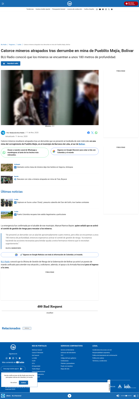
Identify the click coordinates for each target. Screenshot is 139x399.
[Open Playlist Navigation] (137, 396)
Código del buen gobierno (68, 358)
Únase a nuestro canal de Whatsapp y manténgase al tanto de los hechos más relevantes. (23, 152)
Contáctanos (65, 361)
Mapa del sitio (65, 369)
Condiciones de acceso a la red (102, 350)
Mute (118, 395)
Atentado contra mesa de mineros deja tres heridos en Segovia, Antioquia (45, 167)
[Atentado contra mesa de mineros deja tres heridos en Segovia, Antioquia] (7, 167)
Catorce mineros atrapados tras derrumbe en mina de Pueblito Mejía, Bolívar (47, 44)
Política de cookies (98, 358)
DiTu (33, 363)
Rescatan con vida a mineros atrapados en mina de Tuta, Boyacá (42, 179)
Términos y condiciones (99, 361)
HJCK (33, 361)
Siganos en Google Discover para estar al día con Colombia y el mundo (76, 151)
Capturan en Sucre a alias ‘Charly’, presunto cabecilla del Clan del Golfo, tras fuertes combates (53, 202)
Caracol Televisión (37, 352)
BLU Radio (5, 261)
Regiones (12, 44)
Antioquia (17, 164)
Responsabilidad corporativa (101, 352)
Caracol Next (36, 377)
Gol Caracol (35, 355)
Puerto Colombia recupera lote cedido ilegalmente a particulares (41, 214)
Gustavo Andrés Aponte (43, 9)
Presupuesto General (58, 9)
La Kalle (34, 358)
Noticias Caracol (37, 350)
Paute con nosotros (67, 366)
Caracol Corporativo (38, 374)
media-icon (69, 396)
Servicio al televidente (67, 350)
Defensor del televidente (68, 352)
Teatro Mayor (36, 369)
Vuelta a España (89, 9)
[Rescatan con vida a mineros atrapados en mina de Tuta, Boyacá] (7, 179)
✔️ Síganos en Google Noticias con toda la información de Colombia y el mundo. (51, 255)
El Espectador (36, 366)
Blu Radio (4, 44)
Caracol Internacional (38, 371)
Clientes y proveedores (68, 363)
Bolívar (82, 144)
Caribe (19, 44)
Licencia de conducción (74, 9)
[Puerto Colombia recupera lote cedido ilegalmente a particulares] (7, 215)
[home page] (69, 3)
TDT (62, 355)
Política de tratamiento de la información (104, 355)
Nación (16, 176)
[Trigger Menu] (3, 3)
